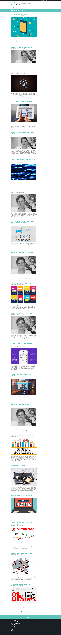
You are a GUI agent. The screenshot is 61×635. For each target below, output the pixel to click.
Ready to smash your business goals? (21, 283)
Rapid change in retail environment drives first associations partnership (23, 222)
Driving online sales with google (20, 72)
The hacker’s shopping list (18, 465)
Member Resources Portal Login (45, 0)
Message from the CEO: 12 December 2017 (21, 191)
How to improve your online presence (21, 101)
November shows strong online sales (21, 495)
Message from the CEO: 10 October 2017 (21, 313)
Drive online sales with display (19, 14)
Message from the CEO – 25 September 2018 (22, 47)
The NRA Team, (16, 15)
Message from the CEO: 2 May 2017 (20, 404)
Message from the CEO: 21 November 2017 (22, 252)
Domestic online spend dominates (20, 584)
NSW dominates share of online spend (21, 553)
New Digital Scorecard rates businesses (22, 435)
